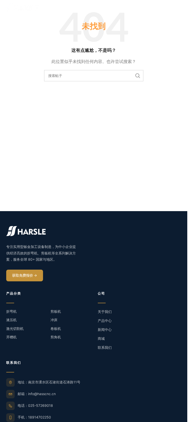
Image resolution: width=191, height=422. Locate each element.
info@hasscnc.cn (42, 394)
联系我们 (105, 347)
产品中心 (105, 320)
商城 (101, 338)
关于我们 (105, 311)
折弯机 (11, 311)
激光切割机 (15, 328)
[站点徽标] (21, 7)
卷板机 (55, 328)
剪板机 (55, 311)
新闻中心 (105, 329)
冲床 (53, 320)
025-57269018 (40, 405)
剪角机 (55, 337)
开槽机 (11, 337)
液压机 (11, 320)
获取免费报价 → (24, 275)
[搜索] (137, 75)
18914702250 (39, 417)
